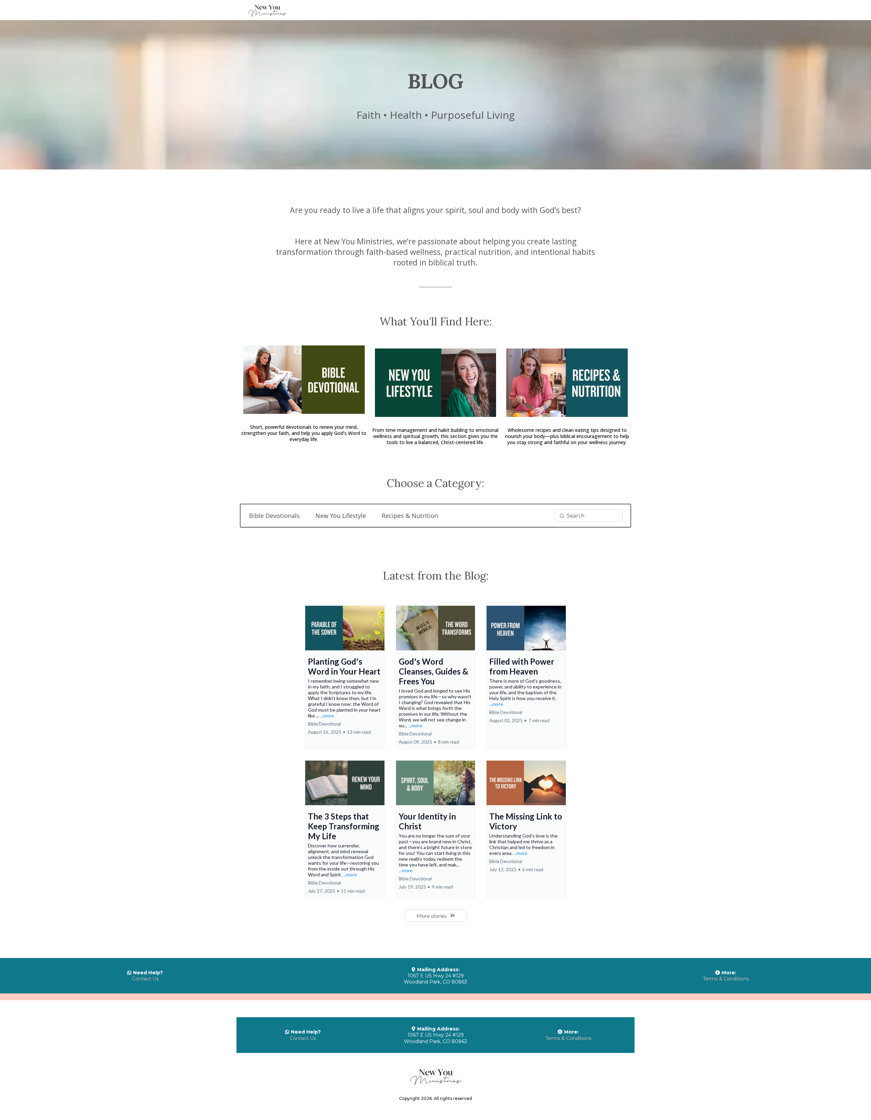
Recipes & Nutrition (410, 516)
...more (327, 715)
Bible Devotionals (274, 516)
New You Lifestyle (340, 516)
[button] (344, 677)
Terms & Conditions (726, 979)
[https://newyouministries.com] (435, 10)
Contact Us (145, 979)
